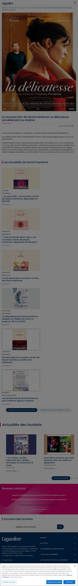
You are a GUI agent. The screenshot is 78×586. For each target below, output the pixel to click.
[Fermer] (75, 566)
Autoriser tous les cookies (54, 582)
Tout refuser (69, 582)
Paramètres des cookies (9, 582)
